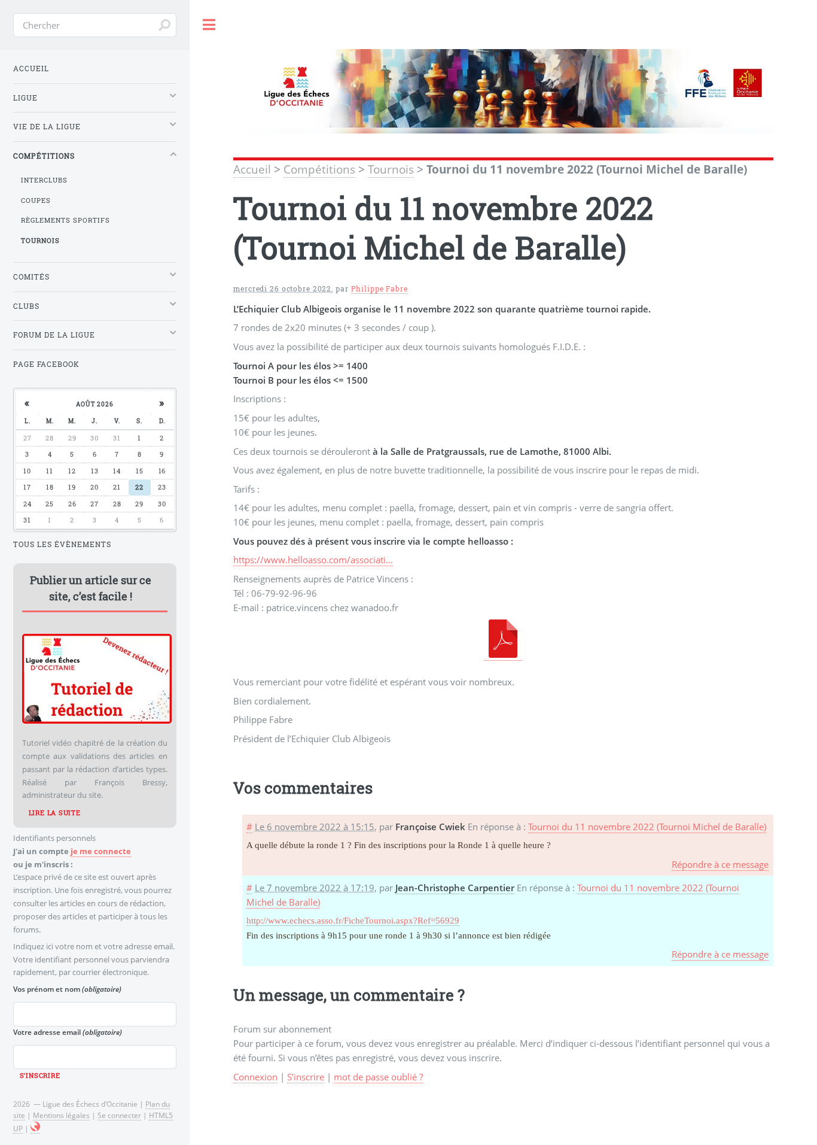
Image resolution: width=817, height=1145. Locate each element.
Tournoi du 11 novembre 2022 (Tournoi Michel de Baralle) (647, 827)
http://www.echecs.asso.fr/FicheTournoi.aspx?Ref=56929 (352, 920)
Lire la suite (55, 813)
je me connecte (101, 851)
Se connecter (119, 1115)
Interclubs (44, 180)
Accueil (252, 169)
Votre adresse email (67, 1032)
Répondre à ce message (720, 864)
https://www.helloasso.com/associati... (313, 560)
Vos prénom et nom (67, 989)
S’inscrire (305, 1077)
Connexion (255, 1077)
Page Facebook (46, 364)
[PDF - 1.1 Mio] (503, 654)
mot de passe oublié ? (378, 1077)
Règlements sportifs (65, 220)
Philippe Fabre (379, 288)
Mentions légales (61, 1115)
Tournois (391, 169)
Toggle (209, 25)
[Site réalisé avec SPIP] (35, 1128)
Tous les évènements (62, 544)
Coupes (36, 200)
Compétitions (319, 169)
